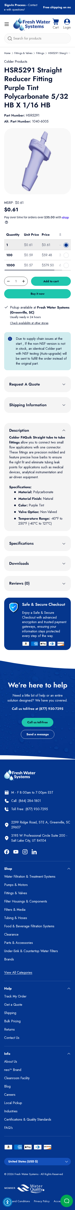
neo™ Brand (12, 1069)
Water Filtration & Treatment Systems (29, 876)
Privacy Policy (42, 1201)
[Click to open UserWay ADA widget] (7, 1202)
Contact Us (11, 1037)
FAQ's (8, 1127)
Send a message (37, 734)
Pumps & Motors (16, 884)
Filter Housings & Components (25, 901)
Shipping (10, 1013)
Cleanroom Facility (17, 1078)
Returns (9, 1029)
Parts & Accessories (18, 942)
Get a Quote (13, 1004)
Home (7, 53)
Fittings (40, 53)
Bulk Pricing (12, 1021)
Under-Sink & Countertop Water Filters (31, 951)
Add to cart (51, 281)
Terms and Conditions (17, 1201)
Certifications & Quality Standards (27, 1119)
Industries (11, 1111)
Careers (9, 1094)
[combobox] (37, 38)
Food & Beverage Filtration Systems (29, 926)
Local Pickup (13, 1103)
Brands (9, 959)
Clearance (11, 934)
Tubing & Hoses (15, 918)
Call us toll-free (37, 722)
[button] (55, 24)
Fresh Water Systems (26, 1174)
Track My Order (15, 996)
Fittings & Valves (23, 53)
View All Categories (18, 972)
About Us (10, 1061)
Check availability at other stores (29, 323)
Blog (7, 1086)
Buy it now (38, 294)
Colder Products (15, 61)
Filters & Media (14, 909)
